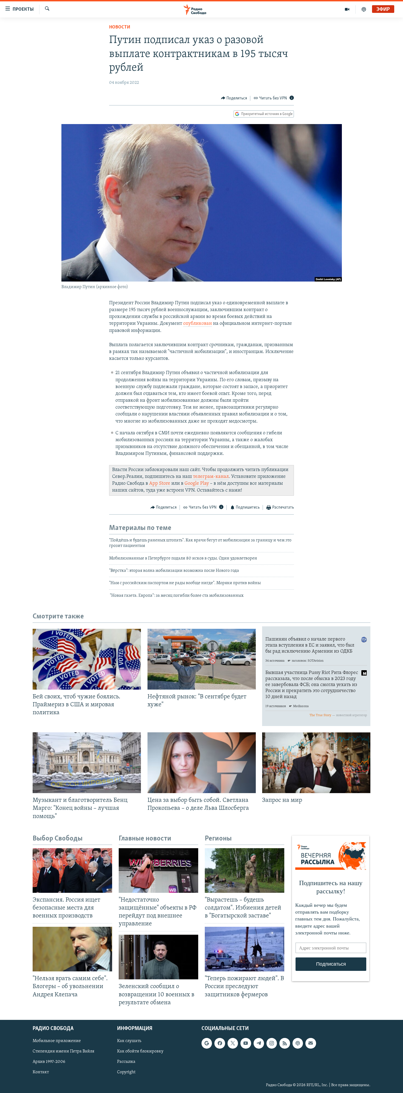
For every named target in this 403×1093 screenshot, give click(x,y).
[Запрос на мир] (316, 762)
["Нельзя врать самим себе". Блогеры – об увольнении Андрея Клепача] (72, 949)
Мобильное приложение (57, 1041)
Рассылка (126, 1062)
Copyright (126, 1072)
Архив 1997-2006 (49, 1062)
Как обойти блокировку (140, 1051)
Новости (119, 27)
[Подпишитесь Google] (207, 1043)
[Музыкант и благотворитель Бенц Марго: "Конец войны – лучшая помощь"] (87, 762)
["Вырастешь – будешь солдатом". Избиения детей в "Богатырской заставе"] (244, 870)
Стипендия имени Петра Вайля (63, 1051)
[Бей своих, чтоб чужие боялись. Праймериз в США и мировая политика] (87, 659)
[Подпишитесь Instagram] (271, 1043)
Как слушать (129, 1041)
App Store (159, 483)
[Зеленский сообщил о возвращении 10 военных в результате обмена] (158, 957)
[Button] (234, 98)
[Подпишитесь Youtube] (245, 1043)
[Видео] (347, 9)
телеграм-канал (211, 476)
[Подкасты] (298, 1043)
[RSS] (284, 1043)
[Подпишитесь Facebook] (219, 1043)
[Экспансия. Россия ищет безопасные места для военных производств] (72, 870)
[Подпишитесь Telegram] (259, 1043)
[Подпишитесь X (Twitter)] (233, 1043)
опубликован (197, 323)
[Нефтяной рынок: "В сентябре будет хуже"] (201, 659)
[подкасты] (364, 9)
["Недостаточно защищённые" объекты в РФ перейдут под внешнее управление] (158, 870)
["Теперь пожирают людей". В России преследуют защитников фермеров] (244, 949)
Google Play (197, 483)
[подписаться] (310, 1043)
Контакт (41, 1072)
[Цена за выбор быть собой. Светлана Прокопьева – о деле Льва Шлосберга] (201, 762)
